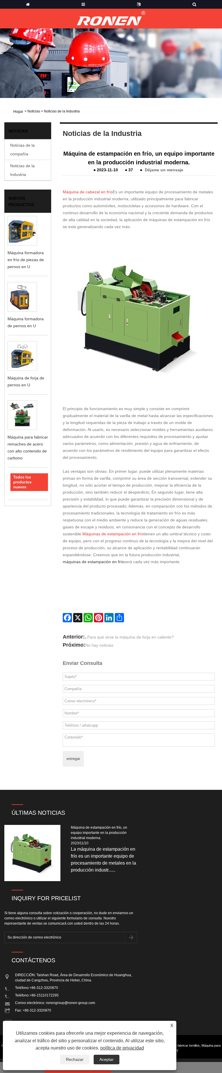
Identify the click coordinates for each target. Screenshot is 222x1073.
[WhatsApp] (88, 617)
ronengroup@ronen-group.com (70, 1003)
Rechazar (75, 1059)
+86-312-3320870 (43, 988)
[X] (77, 617)
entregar (73, 758)
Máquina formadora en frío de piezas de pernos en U (26, 259)
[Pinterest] (98, 617)
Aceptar (106, 1059)
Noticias (33, 111)
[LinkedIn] (109, 617)
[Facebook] (67, 617)
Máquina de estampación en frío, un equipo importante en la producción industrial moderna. (99, 832)
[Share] (119, 617)
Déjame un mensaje (164, 170)
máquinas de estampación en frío (93, 561)
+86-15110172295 (44, 995)
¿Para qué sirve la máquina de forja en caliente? (129, 637)
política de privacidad (122, 1047)
